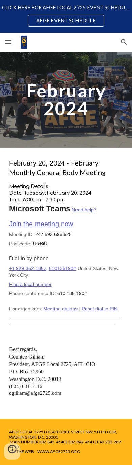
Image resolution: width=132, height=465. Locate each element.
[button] (8, 42)
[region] (66, 16)
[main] (66, 99)
